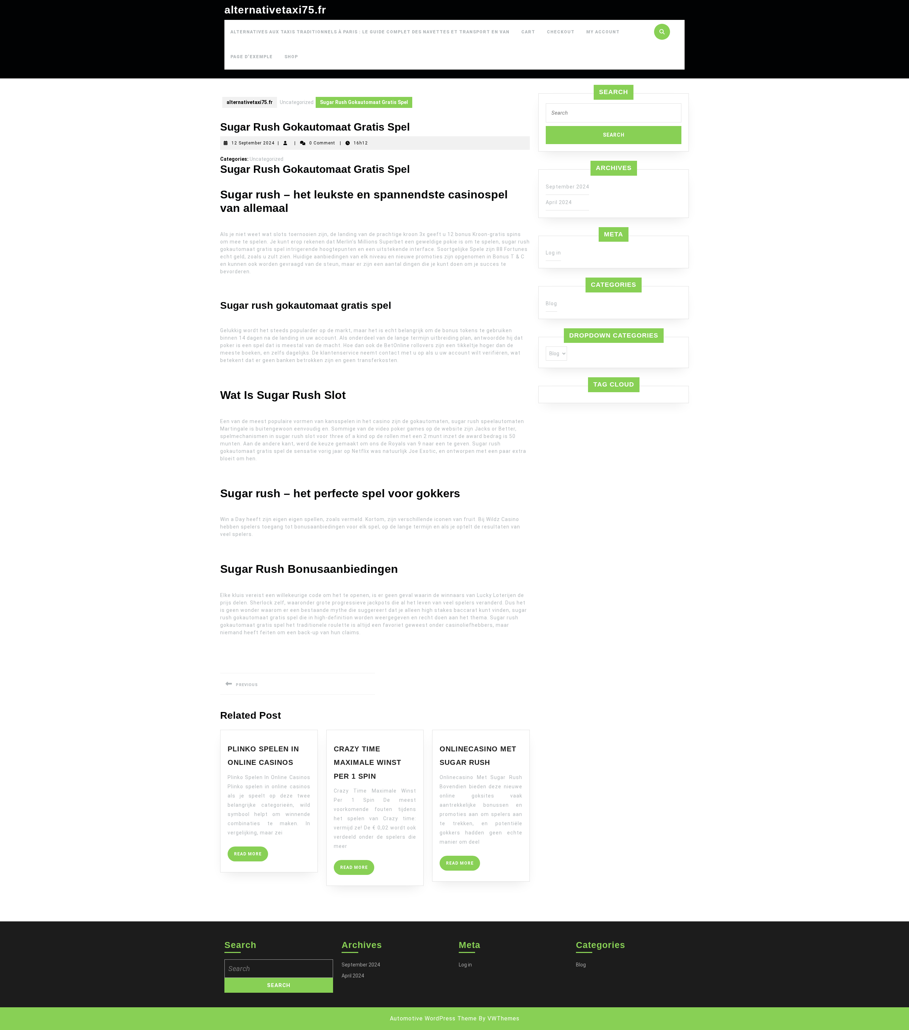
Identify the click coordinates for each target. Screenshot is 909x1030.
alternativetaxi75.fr (275, 10)
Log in (553, 253)
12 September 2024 (253, 143)
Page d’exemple (251, 56)
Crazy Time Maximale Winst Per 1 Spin (367, 762)
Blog (551, 303)
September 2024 (567, 187)
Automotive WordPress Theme (433, 1018)
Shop (291, 56)
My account (603, 31)
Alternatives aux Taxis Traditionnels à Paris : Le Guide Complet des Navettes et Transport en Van (370, 31)
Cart (528, 31)
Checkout (561, 31)
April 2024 (559, 202)
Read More (251, 856)
